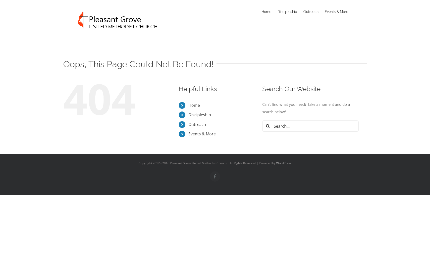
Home (194, 105)
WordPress (283, 163)
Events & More (202, 134)
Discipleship (199, 114)
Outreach (197, 124)
